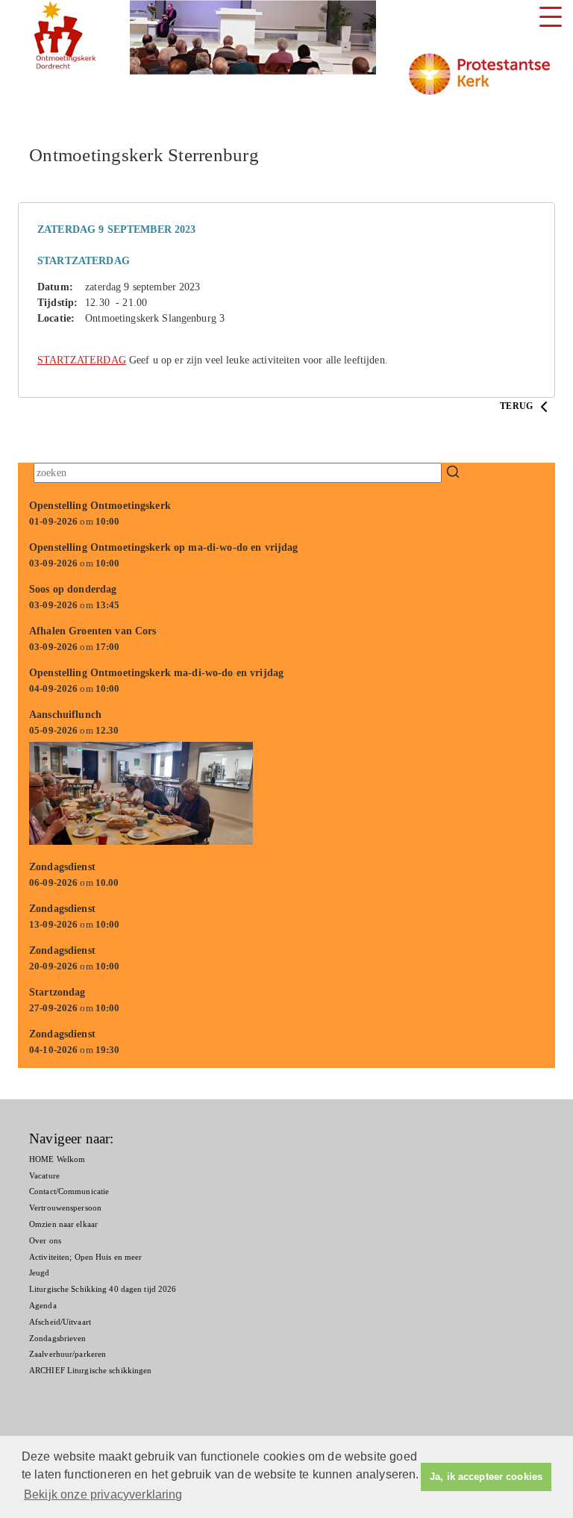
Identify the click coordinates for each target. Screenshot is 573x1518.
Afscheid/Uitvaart (60, 1321)
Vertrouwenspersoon (65, 1207)
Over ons (45, 1240)
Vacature (44, 1175)
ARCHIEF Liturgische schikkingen (90, 1370)
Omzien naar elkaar (63, 1223)
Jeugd (39, 1272)
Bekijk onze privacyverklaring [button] (103, 1494)
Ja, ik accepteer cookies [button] (486, 1477)
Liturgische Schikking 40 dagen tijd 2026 (102, 1288)
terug (517, 406)
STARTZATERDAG (81, 360)
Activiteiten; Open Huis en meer (85, 1256)
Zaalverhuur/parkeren (67, 1353)
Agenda (43, 1305)
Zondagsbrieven (58, 1338)
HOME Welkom (57, 1159)
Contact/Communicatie (69, 1191)
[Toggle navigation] (550, 17)
